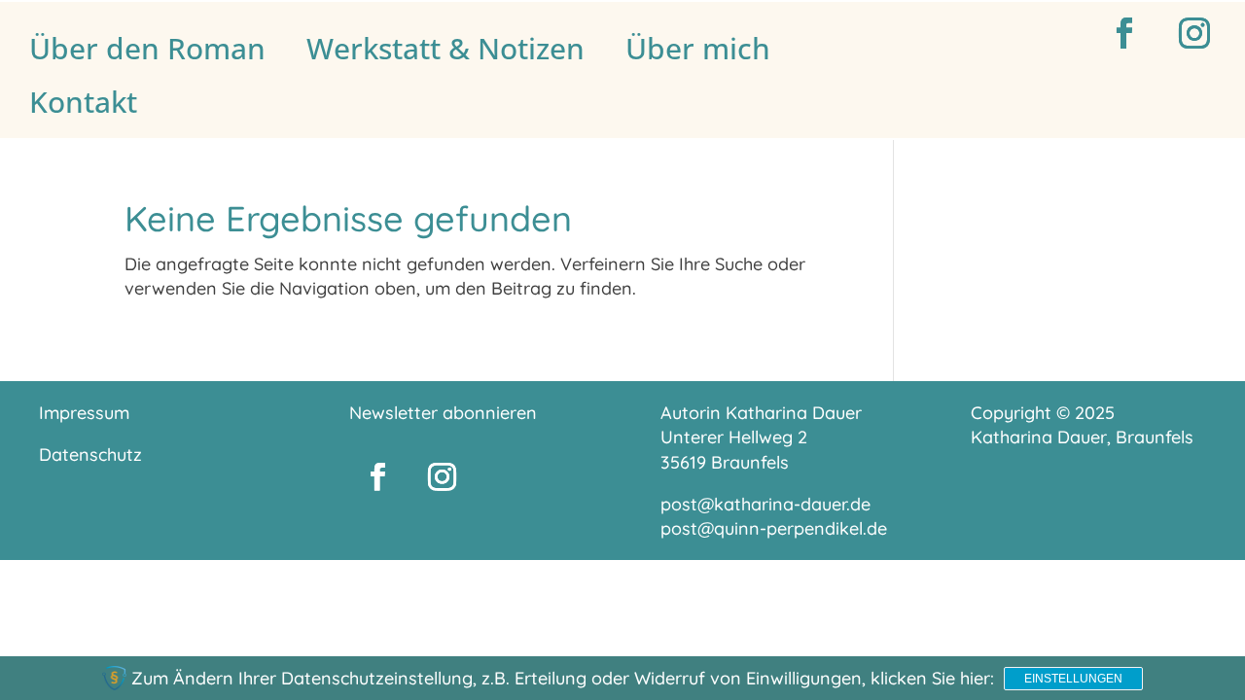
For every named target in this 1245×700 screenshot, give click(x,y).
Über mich (697, 48)
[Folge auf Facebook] (1124, 33)
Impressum (84, 413)
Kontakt (83, 102)
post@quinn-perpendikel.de (773, 528)
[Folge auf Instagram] (1194, 33)
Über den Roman (147, 48)
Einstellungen (1073, 678)
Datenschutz (90, 454)
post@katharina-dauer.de (765, 504)
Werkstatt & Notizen (445, 48)
